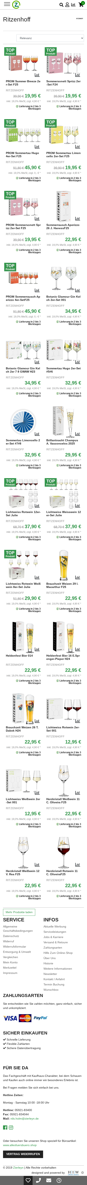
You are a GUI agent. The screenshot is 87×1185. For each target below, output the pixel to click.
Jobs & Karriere (53, 937)
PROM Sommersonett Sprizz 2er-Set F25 (23, 226)
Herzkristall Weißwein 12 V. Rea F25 (22, 873)
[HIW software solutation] (74, 1172)
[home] (16, 5)
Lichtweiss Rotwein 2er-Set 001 (63, 729)
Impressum (10, 972)
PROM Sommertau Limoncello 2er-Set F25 (63, 155)
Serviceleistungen (55, 931)
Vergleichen (10, 957)
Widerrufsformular (14, 946)
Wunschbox (51, 989)
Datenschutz (11, 936)
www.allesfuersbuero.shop (20, 1145)
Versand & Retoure (56, 942)
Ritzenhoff (15, 90)
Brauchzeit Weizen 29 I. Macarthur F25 (62, 585)
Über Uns (50, 958)
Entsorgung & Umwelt (17, 951)
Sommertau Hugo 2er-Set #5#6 (63, 370)
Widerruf (8, 941)
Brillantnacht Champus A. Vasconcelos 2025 (62, 442)
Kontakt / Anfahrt (54, 979)
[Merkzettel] (28, 1180)
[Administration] (82, 1172)
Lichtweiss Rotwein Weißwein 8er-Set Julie (23, 585)
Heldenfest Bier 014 (19, 655)
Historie (48, 963)
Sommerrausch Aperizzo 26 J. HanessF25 (63, 226)
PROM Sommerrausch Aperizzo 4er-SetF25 (23, 298)
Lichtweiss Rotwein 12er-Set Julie (23, 514)
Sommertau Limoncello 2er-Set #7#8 (23, 442)
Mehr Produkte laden (19, 912)
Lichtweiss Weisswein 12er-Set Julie (63, 514)
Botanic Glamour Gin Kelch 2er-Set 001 (63, 298)
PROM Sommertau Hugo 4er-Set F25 (22, 155)
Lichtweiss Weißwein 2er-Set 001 (23, 801)
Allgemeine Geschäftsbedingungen (18, 928)
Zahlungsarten (53, 947)
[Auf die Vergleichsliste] (37, 75)
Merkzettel (9, 967)
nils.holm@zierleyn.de (25, 1118)
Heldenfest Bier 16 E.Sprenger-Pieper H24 (63, 657)
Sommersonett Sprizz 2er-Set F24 (63, 83)
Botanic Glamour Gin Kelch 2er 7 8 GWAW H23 (23, 370)
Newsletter (50, 974)
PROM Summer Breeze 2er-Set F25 (23, 83)
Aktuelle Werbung (55, 926)
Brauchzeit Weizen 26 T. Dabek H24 (22, 729)
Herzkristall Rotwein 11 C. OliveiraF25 (62, 873)
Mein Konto (10, 962)
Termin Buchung (54, 984)
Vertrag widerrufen (23, 1154)
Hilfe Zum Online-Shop (58, 952)
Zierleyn (18, 1167)
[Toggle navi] (7, 4)
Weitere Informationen (58, 968)
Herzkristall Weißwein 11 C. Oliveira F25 (63, 801)
